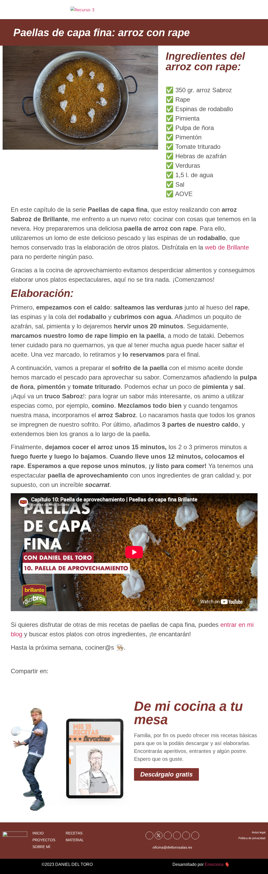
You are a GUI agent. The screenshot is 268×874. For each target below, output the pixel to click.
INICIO (38, 833)
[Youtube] (168, 835)
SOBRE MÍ (41, 847)
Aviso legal (258, 832)
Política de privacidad (251, 838)
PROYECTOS (43, 840)
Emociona (214, 864)
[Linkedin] (195, 835)
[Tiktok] (186, 835)
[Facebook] (149, 835)
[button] (250, 12)
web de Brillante (227, 247)
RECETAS (74, 833)
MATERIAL (75, 840)
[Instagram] (177, 835)
